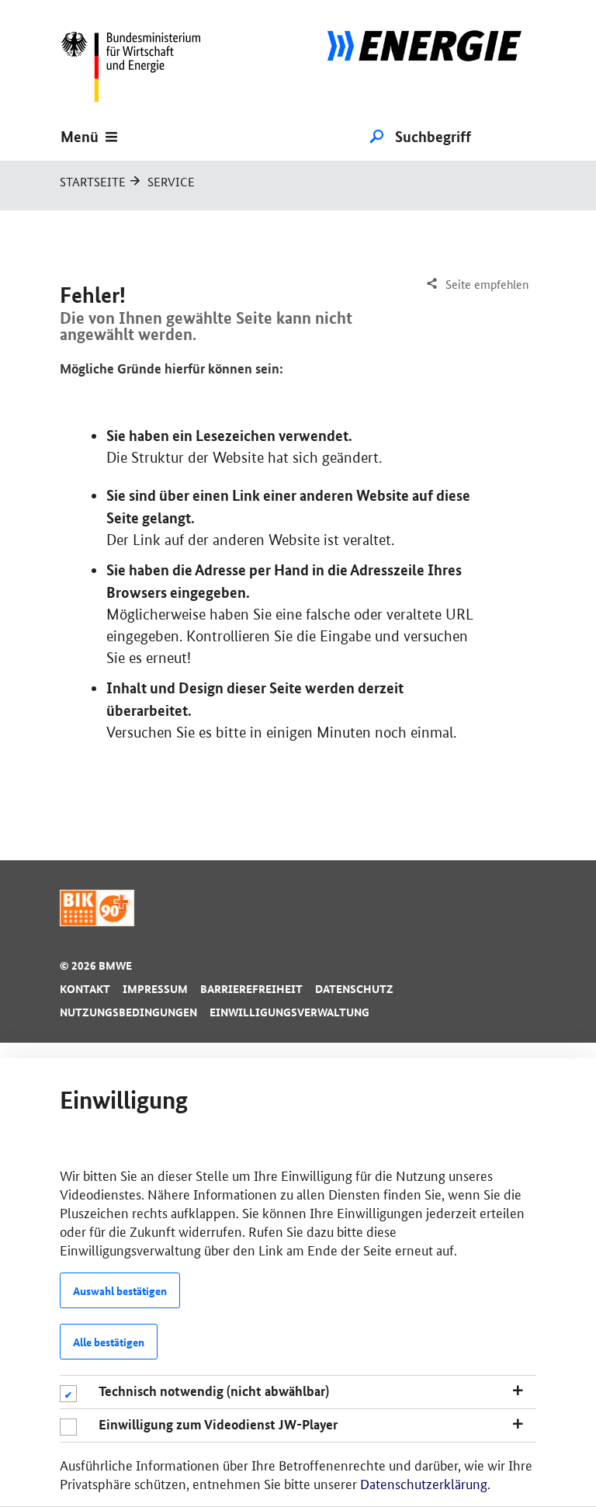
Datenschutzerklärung (423, 1483)
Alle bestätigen (108, 1341)
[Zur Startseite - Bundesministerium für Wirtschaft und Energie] (137, 66)
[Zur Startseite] (424, 66)
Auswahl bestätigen (120, 1290)
